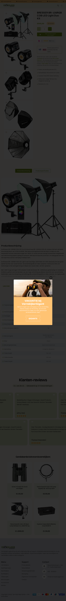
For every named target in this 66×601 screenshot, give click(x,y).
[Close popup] (51, 277)
